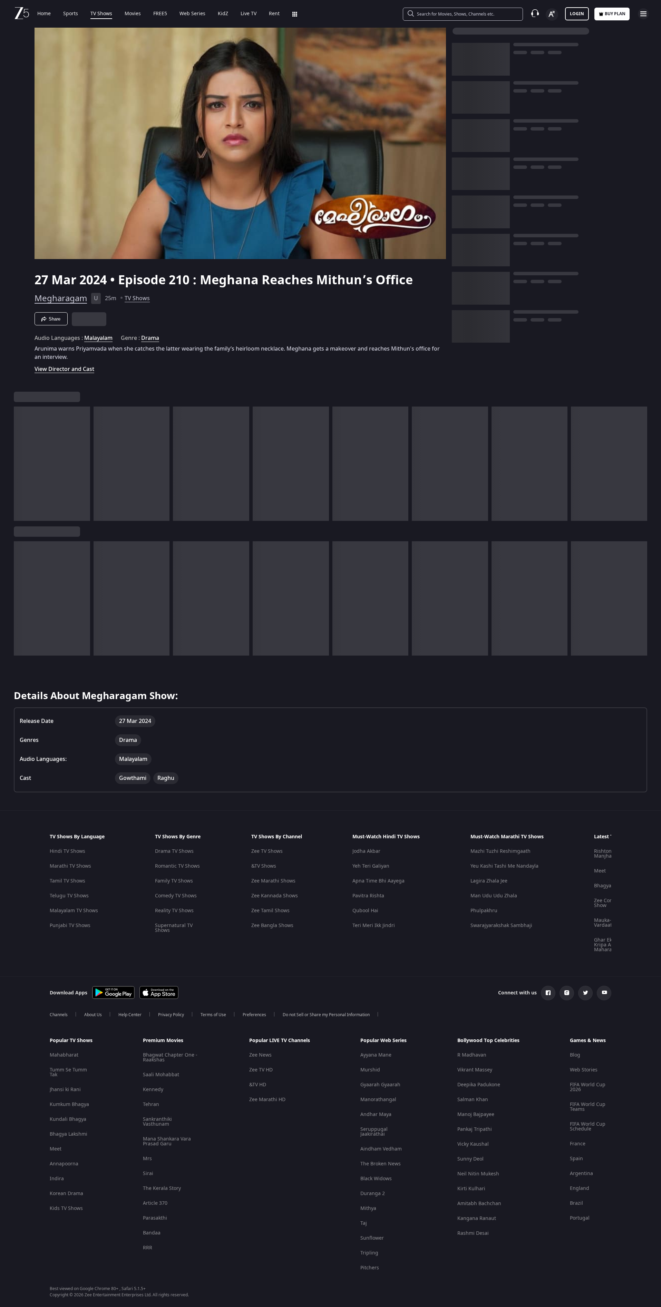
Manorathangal (378, 1099)
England (579, 1188)
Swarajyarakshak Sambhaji (501, 925)
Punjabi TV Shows (70, 925)
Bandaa (152, 1233)
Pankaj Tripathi (474, 1129)
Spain (576, 1158)
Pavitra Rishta (368, 895)
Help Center (130, 1015)
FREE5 (160, 13)
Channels (59, 1015)
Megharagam (61, 298)
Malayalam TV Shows (74, 910)
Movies (133, 13)
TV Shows (101, 13)
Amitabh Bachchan (479, 1203)
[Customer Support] (535, 14)
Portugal (580, 1218)
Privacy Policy (171, 1015)
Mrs (147, 1158)
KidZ (223, 13)
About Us (93, 1015)
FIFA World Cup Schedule (587, 1126)
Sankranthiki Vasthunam (157, 1122)
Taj (363, 1223)
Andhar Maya (375, 1114)
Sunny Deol (470, 1159)
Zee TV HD (261, 1070)
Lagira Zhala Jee (488, 881)
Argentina (581, 1173)
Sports (70, 13)
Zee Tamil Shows (270, 910)
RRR (147, 1247)
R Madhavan (471, 1055)
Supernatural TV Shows (174, 928)
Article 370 (155, 1203)
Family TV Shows (174, 881)
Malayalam (98, 338)
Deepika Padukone (478, 1084)
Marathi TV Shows (70, 866)
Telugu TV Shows (69, 895)
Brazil (576, 1203)
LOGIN (577, 14)
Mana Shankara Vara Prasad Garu (167, 1141)
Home (44, 13)
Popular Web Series (383, 1040)
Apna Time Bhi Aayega (378, 881)
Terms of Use (213, 1015)
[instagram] (567, 993)
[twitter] (585, 993)
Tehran (151, 1104)
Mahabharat (64, 1055)
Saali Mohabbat (161, 1074)
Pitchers (369, 1267)
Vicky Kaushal (473, 1144)
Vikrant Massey (474, 1070)
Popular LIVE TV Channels (279, 1040)
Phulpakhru (483, 910)
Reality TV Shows (174, 910)
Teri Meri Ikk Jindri (373, 925)
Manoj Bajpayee (475, 1114)
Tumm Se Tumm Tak (68, 1072)
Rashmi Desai (473, 1233)
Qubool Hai (365, 910)
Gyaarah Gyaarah (380, 1084)
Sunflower (372, 1238)
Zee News (260, 1055)
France (577, 1143)
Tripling (369, 1253)
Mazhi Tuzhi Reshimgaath (500, 851)
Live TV (248, 13)
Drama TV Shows (174, 851)
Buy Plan (615, 14)
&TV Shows (263, 866)
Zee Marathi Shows (273, 881)
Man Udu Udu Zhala (493, 895)
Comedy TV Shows (176, 895)
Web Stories (583, 1070)
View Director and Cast (64, 369)
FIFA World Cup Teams (587, 1107)
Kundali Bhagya (68, 1119)
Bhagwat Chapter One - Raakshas (170, 1057)
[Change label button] (552, 14)
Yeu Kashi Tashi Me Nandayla (504, 866)
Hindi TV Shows (67, 851)
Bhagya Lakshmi (68, 1134)
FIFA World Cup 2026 (587, 1087)
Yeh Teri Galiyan (370, 866)
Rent (274, 13)
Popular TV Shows (71, 1040)
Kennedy (153, 1089)
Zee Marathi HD (267, 1099)
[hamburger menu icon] (643, 13)
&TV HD (257, 1084)
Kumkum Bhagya (69, 1104)
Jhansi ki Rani (65, 1089)
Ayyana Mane (375, 1055)
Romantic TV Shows (177, 866)
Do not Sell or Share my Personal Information (326, 1015)
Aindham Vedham (381, 1149)
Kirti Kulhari (471, 1188)
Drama (150, 338)
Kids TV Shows (66, 1208)
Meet (600, 871)
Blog (575, 1055)
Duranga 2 (372, 1193)
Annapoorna (64, 1163)
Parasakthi (155, 1218)
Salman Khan (472, 1099)
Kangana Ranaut (476, 1218)
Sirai (148, 1173)
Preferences (254, 1015)
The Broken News (380, 1163)
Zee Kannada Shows (274, 895)
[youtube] (604, 993)
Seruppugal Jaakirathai (374, 1132)
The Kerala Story (162, 1188)
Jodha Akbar (366, 851)
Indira (57, 1178)
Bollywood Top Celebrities (488, 1040)
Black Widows (376, 1178)
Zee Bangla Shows (272, 925)
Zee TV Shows (267, 851)
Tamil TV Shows (67, 881)
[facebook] (548, 993)
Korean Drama (66, 1193)
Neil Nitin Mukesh (478, 1173)
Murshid (370, 1070)
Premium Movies (163, 1040)
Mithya (368, 1208)
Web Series (192, 13)
